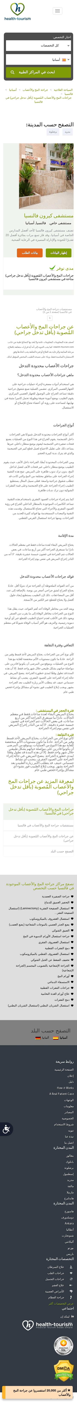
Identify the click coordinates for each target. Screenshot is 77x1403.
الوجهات (69, 1100)
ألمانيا (45, 1037)
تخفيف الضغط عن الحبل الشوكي (50, 959)
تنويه (71, 1130)
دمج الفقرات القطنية (57, 948)
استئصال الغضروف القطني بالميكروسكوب (45, 954)
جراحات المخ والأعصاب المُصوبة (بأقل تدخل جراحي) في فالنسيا (38, 99)
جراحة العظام (56, 1297)
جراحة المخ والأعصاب (35, 89)
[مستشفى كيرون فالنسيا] (46, 176)
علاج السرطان (55, 1267)
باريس (70, 1254)
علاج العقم (58, 1285)
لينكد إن (65, 1316)
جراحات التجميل (54, 1279)
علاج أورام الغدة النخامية (55, 993)
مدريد (70, 1180)
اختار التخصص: (62, 37)
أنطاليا (70, 1229)
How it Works (65, 1088)
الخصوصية (68, 1118)
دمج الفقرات (62, 999)
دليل (71, 1082)
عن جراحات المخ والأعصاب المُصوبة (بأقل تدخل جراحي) (44, 838)
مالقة (71, 1186)
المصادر (69, 1112)
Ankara (69, 1223)
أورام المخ (64, 976)
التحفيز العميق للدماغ (57, 902)
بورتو (71, 1248)
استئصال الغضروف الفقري (54, 942)
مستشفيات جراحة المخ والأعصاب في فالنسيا (46, 825)
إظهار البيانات (58, 252)
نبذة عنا (69, 1136)
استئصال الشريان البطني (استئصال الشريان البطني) (39, 1005)
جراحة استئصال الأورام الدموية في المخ (46, 936)
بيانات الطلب (30, 252)
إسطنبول (68, 1174)
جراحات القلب (55, 1273)
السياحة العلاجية (63, 89)
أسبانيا (13, 89)
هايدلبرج (69, 1198)
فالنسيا (69, 93)
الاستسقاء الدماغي (58, 982)
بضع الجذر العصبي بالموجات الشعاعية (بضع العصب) (39, 924)
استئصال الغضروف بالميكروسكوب (50, 918)
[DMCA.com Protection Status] (64, 1370)
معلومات (69, 1106)
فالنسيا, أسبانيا (35, 223)
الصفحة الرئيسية (64, 1069)
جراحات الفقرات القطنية (55, 987)
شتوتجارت (68, 1235)
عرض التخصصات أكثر (61, 1303)
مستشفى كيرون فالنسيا (49, 215)
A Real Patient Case (61, 1094)
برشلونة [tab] (53, 131)
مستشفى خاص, (59, 223)
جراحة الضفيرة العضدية (56, 896)
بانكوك (70, 1162)
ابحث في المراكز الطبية (37, 72)
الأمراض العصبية (54, 1291)
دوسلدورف (67, 1217)
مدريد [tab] (67, 131)
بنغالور (70, 1156)
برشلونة (69, 1168)
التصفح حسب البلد (62, 851)
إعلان (70, 1076)
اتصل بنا (69, 1143)
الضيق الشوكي (61, 930)
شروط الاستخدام (64, 1124)
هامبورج (69, 1211)
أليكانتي (69, 1242)
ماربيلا (70, 1192)
